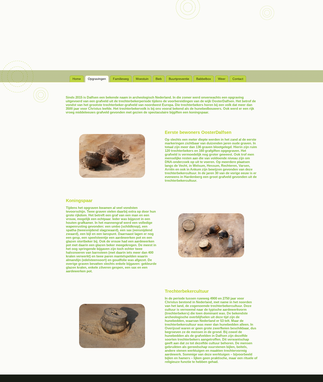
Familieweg (121, 79)
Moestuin (142, 79)
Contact (237, 79)
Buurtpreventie (179, 79)
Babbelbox (203, 79)
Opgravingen (97, 79)
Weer (221, 79)
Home (77, 79)
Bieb (159, 79)
